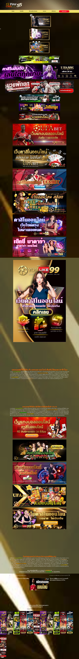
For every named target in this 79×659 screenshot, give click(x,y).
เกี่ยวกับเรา (54, 11)
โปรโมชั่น (21, 11)
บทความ (44, 11)
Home (13, 11)
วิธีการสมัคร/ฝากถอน (33, 11)
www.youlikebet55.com (47, 609)
